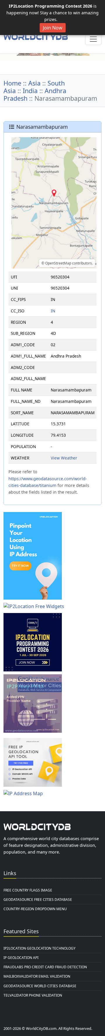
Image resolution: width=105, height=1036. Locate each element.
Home (12, 83)
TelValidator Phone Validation (33, 995)
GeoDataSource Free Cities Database (38, 899)
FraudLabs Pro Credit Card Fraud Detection (45, 966)
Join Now (52, 28)
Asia (34, 83)
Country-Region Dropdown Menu (35, 908)
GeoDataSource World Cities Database (40, 985)
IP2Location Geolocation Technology (40, 948)
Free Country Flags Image (28, 890)
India (30, 90)
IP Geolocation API (21, 957)
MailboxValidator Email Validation (37, 976)
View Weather (64, 458)
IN (53, 311)
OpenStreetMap (58, 263)
